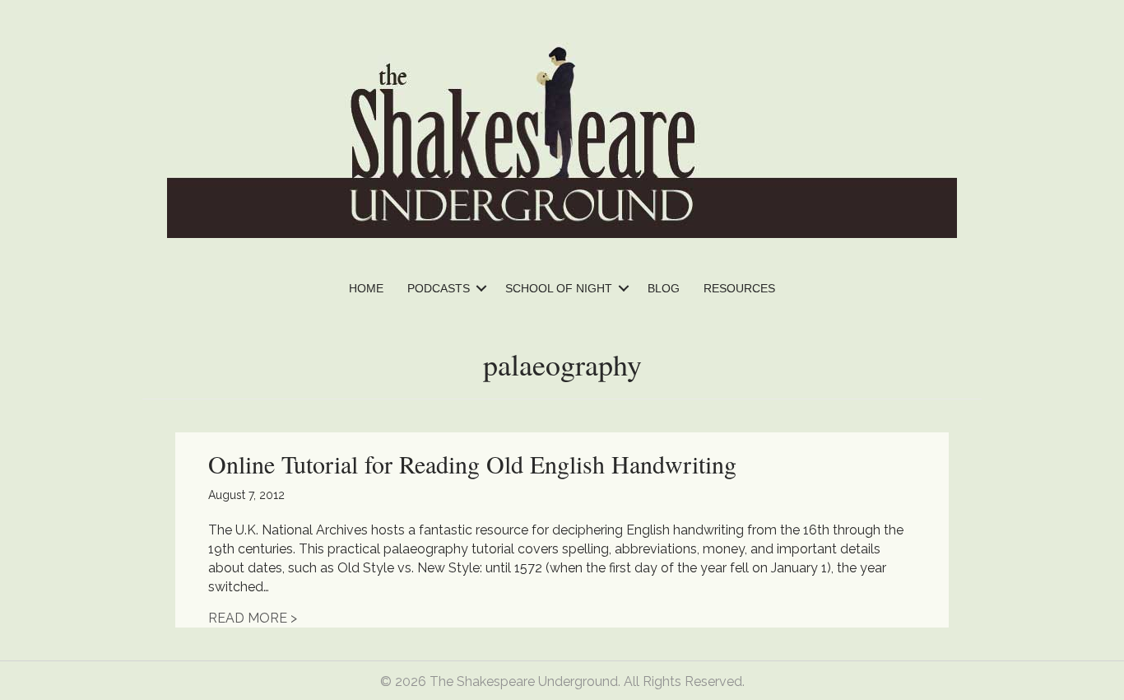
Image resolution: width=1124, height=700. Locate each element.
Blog (664, 288)
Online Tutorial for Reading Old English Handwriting (472, 463)
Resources (739, 288)
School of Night (558, 288)
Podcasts (438, 288)
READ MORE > (252, 618)
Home (366, 288)
